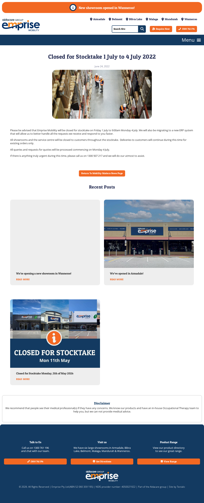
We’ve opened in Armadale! (126, 273)
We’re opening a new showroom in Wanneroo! (43, 273)
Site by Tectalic (177, 486)
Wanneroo (123, 451)
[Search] (141, 29)
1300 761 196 (41, 448)
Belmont (85, 451)
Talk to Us (35, 442)
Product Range (169, 442)
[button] (191, 40)
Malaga (96, 451)
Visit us (102, 442)
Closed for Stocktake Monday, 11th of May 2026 (44, 373)
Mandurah (108, 451)
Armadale (117, 448)
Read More (22, 279)
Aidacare (154, 486)
